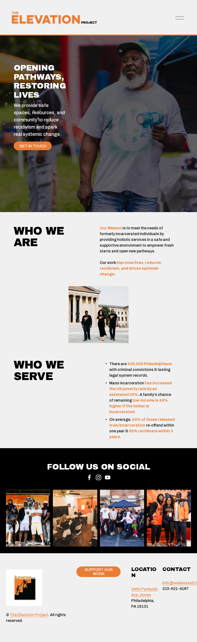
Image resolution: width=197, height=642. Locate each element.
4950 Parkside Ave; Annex (144, 592)
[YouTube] (108, 477)
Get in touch (32, 146)
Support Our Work (99, 572)
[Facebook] (89, 477)
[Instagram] (98, 477)
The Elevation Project (29, 615)
